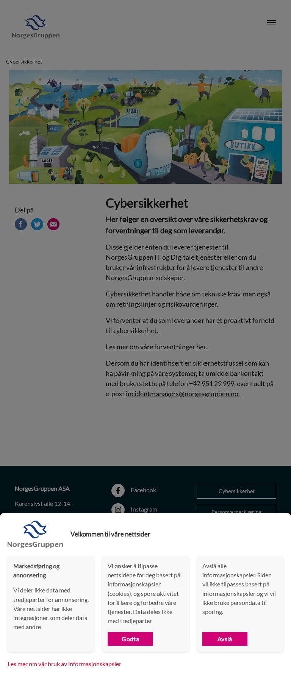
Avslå (224, 638)
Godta (130, 638)
